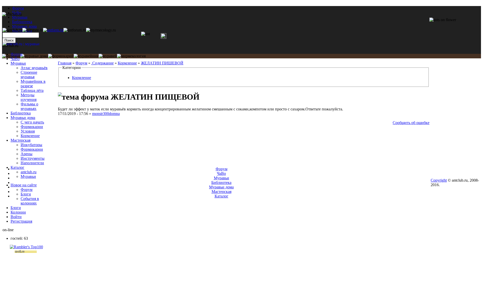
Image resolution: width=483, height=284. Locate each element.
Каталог (17, 167)
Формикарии (32, 127)
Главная (64, 63)
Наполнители (32, 163)
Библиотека (21, 113)
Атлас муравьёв (34, 68)
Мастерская (20, 140)
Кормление (127, 63)
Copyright (439, 180)
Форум (18, 8)
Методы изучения (28, 97)
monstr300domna (106, 113)
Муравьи (18, 63)
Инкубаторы (31, 145)
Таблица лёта (32, 90)
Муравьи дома (23, 117)
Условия (28, 131)
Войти (16, 217)
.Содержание (102, 63)
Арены (26, 154)
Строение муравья (29, 74)
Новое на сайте (24, 185)
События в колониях (30, 200)
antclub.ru (28, 172)
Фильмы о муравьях (29, 106)
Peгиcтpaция (21, 221)
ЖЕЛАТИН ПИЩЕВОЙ (162, 63)
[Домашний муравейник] (53, 30)
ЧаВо (15, 59)
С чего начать (32, 122)
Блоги (26, 194)
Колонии (18, 212)
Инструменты (33, 158)
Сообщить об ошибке (411, 122)
